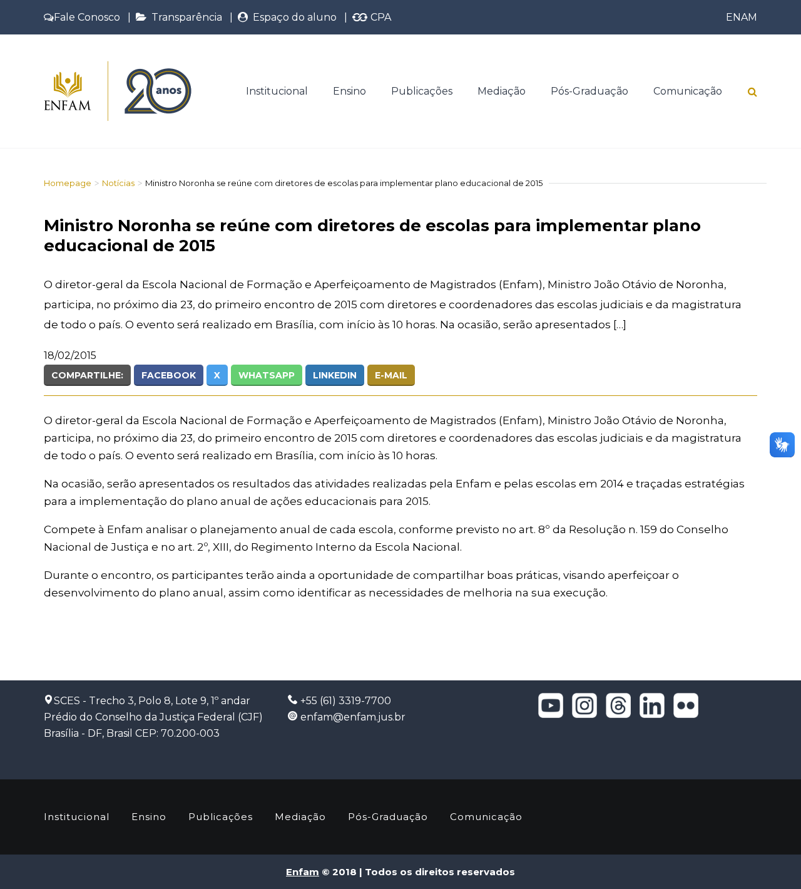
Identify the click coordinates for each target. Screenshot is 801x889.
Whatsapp (266, 375)
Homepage (67, 183)
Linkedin (335, 375)
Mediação (501, 91)
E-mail (391, 375)
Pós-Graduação (589, 91)
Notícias (118, 183)
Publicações (421, 91)
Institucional (277, 91)
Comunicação (687, 91)
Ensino (349, 91)
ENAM (741, 17)
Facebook (168, 375)
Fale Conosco (87, 17)
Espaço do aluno (292, 17)
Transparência (184, 17)
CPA (379, 17)
